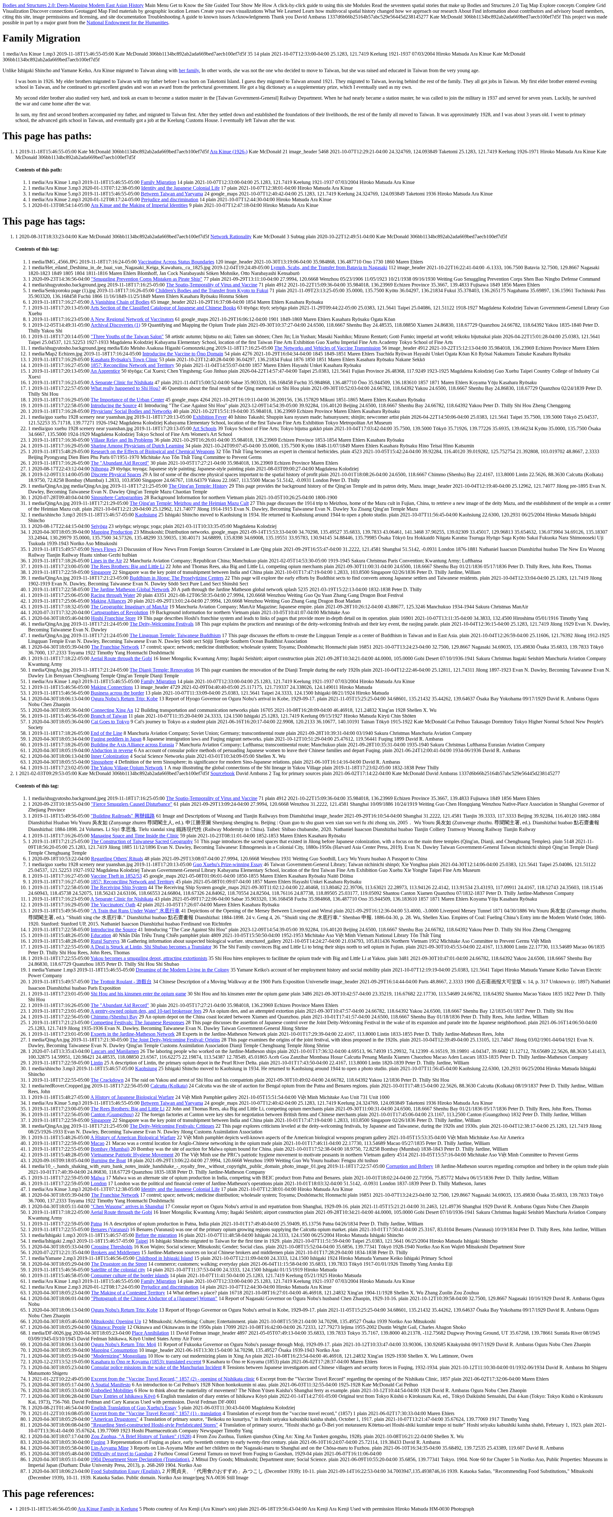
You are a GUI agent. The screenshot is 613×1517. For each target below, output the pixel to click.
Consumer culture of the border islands (130, 1275)
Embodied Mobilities (112, 1390)
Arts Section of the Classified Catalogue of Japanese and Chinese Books (163, 307)
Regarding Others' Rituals (117, 858)
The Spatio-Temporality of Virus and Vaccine (211, 284)
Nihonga (100, 468)
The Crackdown (107, 1080)
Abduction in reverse (112, 750)
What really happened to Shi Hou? (125, 388)
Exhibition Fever (210, 417)
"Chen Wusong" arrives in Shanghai (127, 1206)
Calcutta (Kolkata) (168, 1085)
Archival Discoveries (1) (115, 325)
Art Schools (204, 428)
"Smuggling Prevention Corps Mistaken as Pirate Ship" (146, 279)
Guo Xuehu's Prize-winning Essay (227, 864)
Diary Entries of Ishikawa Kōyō (123, 1396)
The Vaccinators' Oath (113, 904)
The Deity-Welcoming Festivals (161, 624)
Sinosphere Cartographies (117, 497)
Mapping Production (111, 532)
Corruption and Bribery (409, 1166)
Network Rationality (231, 236)
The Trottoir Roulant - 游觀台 (121, 981)
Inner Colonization (110, 756)
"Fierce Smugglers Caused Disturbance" (131, 804)
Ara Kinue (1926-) (228, 151)
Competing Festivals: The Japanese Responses (137, 1022)
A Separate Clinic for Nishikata (121, 382)
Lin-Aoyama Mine (110, 1448)
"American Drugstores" (115, 1419)
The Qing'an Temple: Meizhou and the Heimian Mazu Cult (189, 503)
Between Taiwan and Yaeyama (172, 193)
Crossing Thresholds (111, 1246)
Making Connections (112, 687)
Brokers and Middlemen (115, 1252)
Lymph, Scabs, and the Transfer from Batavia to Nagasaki (329, 267)
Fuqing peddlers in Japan (116, 739)
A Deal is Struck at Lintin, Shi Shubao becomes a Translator (150, 946)
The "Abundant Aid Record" (120, 463)
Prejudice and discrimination (169, 199)
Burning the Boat (108, 1160)
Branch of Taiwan (109, 716)
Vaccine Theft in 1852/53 (116, 876)
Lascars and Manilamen (115, 1051)
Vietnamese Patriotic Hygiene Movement (132, 1154)
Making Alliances (108, 601)
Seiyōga (99, 526)
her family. (189, 70)
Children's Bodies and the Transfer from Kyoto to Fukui (211, 290)
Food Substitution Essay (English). (126, 1471)
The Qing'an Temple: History (198, 486)
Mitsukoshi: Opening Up (116, 1321)
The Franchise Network (115, 647)
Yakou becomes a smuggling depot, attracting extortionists (148, 958)
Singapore (101, 572)
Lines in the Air (106, 560)
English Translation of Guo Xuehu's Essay (134, 1407)
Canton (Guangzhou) (112, 1114)
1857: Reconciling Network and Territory (132, 365)
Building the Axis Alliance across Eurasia (132, 744)
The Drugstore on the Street (119, 1264)
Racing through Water (113, 595)
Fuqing (98, 1442)
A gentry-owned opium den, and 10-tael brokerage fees (145, 1011)
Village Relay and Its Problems (122, 440)
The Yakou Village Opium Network (127, 767)
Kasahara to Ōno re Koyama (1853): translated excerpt (146, 1361)
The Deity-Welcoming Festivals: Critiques (172, 1126)
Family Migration (158, 182)
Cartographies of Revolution (119, 612)
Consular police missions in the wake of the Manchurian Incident (156, 1367)
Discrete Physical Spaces (116, 474)
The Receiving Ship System (119, 887)
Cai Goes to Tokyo (110, 721)
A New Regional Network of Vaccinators (132, 319)
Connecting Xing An (112, 710)
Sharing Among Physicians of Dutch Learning (137, 445)
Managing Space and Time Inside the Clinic (135, 835)
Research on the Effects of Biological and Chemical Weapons (153, 451)
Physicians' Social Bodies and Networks (131, 411)
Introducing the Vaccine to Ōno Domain (182, 353)
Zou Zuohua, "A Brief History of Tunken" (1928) (141, 1436)
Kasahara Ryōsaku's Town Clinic (124, 359)
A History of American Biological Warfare (133, 1137)
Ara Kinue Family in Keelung (108, 1509)
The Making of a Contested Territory (128, 1292)
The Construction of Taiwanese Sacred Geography (142, 841)
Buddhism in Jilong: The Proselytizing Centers (176, 578)
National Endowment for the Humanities (127, 22)
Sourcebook (222, 773)
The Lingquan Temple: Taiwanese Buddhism (175, 635)
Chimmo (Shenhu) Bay (114, 1016)
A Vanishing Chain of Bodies (119, 302)
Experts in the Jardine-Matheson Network (133, 1034)
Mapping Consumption (114, 1350)
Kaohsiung (146, 514)
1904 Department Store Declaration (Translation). (140, 1459)
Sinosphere (102, 762)
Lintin (97, 1062)
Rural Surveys (105, 941)
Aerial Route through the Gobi (121, 658)
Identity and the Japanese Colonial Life (180, 188)
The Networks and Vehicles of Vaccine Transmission (327, 348)
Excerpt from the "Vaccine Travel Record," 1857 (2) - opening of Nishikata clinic (173, 1379)
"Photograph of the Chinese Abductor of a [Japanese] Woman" (154, 1298)
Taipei (141, 1241)
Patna (96, 1223)
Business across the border (117, 693)
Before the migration (156, 1235)
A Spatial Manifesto (111, 1384)
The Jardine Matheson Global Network (130, 589)
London (99, 1183)
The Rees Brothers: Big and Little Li (127, 566)
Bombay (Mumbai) (110, 1149)
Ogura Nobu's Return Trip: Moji (123, 1344)
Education (101, 935)
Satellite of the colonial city (118, 1269)
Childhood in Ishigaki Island (164, 1258)
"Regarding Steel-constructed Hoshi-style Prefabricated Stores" (154, 1425)
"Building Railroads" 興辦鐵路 (123, 816)
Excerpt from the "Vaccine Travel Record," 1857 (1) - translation (156, 1413)
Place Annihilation (150, 1333)
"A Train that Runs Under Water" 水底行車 (135, 910)
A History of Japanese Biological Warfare (132, 1097)
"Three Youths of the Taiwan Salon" (127, 336)
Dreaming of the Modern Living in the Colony (182, 969)
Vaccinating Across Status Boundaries (176, 261)
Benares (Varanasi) (110, 1229)
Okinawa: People (108, 1327)
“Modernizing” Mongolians (119, 1356)
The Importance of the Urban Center (127, 399)
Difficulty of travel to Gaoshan (122, 1453)
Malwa (98, 1177)
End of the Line (106, 733)
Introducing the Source (114, 405)
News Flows (103, 549)
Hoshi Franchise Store (113, 618)
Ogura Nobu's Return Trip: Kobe (124, 698)
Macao (97, 1143)
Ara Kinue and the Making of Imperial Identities (139, 205)
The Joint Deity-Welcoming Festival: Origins (175, 1039)
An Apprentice (105, 371)
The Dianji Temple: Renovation (161, 670)
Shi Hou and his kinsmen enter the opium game (138, 993)
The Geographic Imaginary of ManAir (129, 606)
